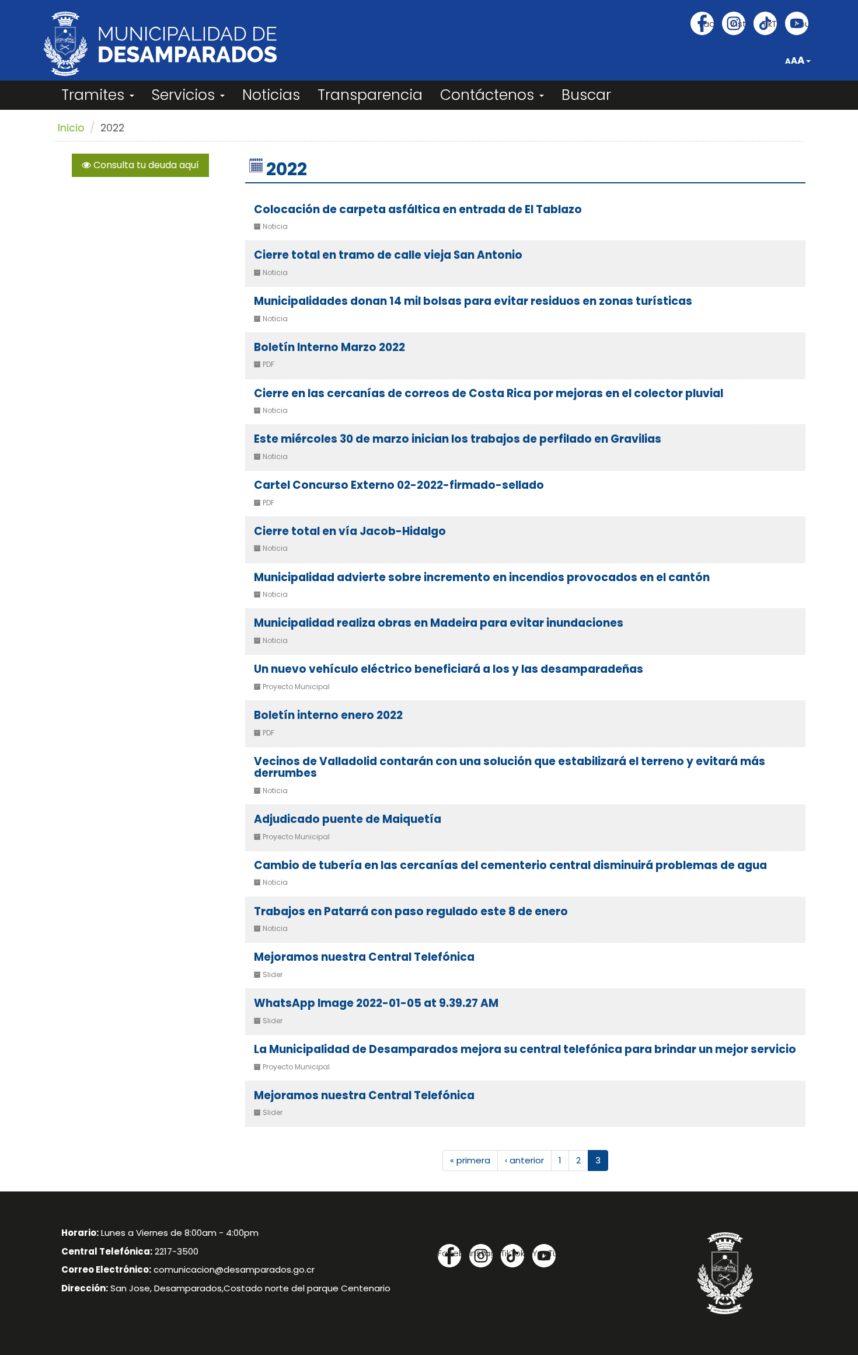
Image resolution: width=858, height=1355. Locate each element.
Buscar (586, 95)
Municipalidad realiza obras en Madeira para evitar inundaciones (438, 623)
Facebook (706, 24)
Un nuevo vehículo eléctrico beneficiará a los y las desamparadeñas (448, 669)
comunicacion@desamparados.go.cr (234, 1269)
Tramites (94, 95)
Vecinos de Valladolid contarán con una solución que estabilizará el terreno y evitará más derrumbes (509, 767)
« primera (470, 1160)
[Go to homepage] (160, 44)
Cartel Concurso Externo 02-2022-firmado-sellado (399, 485)
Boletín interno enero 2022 (328, 715)
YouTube (801, 24)
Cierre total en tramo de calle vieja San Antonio (388, 255)
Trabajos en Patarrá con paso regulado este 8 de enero (411, 911)
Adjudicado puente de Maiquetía (347, 819)
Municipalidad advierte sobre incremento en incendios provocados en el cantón (482, 577)
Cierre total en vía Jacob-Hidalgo (350, 531)
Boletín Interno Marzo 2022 (329, 347)
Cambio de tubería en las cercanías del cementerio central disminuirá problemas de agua (510, 865)
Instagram (738, 24)
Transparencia (370, 95)
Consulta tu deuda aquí (145, 165)
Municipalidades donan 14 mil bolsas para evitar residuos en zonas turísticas (473, 301)
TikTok (769, 24)
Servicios (185, 95)
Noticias (271, 95)
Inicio (71, 128)
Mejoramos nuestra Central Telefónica (364, 957)
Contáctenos (489, 95)
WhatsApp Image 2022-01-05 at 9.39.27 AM (376, 1003)
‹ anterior (524, 1160)
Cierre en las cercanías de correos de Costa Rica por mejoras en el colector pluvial (488, 393)
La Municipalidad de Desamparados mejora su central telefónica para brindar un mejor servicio (525, 1049)
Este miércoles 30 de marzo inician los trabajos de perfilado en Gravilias (457, 439)
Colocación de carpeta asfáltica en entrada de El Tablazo (418, 209)
